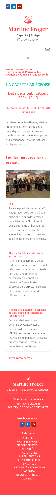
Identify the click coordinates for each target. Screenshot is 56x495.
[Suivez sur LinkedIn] (13, 6)
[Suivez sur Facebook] (8, 6)
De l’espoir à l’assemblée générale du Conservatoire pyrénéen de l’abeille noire (27, 312)
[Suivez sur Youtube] (19, 6)
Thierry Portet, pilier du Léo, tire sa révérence (27, 254)
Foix (11, 203)
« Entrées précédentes (19, 357)
